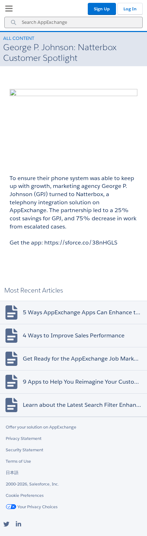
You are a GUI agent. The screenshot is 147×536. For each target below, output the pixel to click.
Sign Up (102, 9)
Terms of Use (18, 461)
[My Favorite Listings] (7, 10)
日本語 (12, 472)
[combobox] (73, 22)
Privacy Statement (23, 438)
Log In (130, 9)
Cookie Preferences (25, 495)
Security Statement (24, 450)
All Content (18, 38)
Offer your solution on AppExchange (41, 427)
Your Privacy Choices (36, 507)
